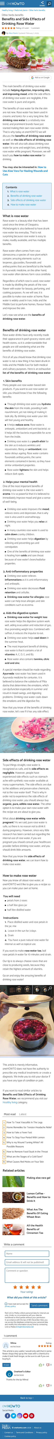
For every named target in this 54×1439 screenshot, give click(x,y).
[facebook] (7, 1415)
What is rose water (19, 191)
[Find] (50, 3)
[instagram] (19, 1415)
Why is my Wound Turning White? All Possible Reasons (25, 1144)
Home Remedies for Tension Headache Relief (29, 1127)
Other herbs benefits (37, 10)
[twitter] (13, 1415)
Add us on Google (42, 78)
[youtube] (25, 1415)
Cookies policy (10, 1436)
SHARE (42, 5)
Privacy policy (41, 1432)
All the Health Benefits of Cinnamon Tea (35, 1229)
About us (37, 1428)
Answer (6, 1365)
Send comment (39, 1305)
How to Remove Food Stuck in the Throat (27, 1152)
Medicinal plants (20, 10)
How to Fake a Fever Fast (19, 1133)
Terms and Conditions (24, 1432)
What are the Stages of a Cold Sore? (25, 1157)
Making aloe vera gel (38, 1178)
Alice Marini (13, 33)
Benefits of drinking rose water (26, 196)
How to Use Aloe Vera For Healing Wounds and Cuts (25, 171)
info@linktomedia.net (24, 1327)
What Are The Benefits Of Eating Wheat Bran (37, 1213)
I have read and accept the (16, 1305)
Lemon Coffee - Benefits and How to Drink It (38, 1197)
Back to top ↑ (27, 1398)
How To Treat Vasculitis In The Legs (24, 1122)
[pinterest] (31, 1415)
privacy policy (10, 1306)
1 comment (35, 28)
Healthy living (7, 10)
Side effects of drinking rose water (28, 200)
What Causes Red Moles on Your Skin (25, 1162)
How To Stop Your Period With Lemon (26, 1138)
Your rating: (26, 1292)
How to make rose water (23, 205)
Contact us (8, 1432)
